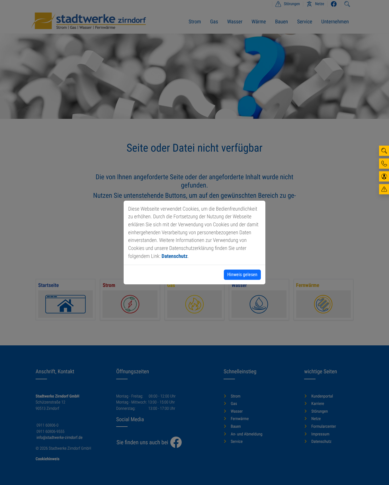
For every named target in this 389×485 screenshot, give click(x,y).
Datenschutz (174, 256)
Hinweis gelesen (242, 274)
